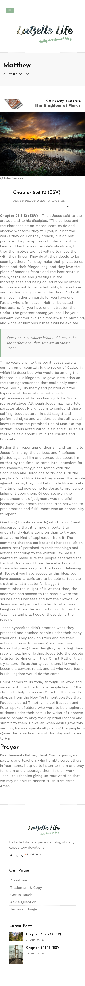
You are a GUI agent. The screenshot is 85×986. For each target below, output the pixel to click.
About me (18, 880)
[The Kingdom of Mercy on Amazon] (42, 104)
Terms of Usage (23, 909)
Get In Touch (21, 895)
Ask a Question (23, 902)
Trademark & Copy (26, 887)
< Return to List (16, 74)
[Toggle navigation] (10, 10)
